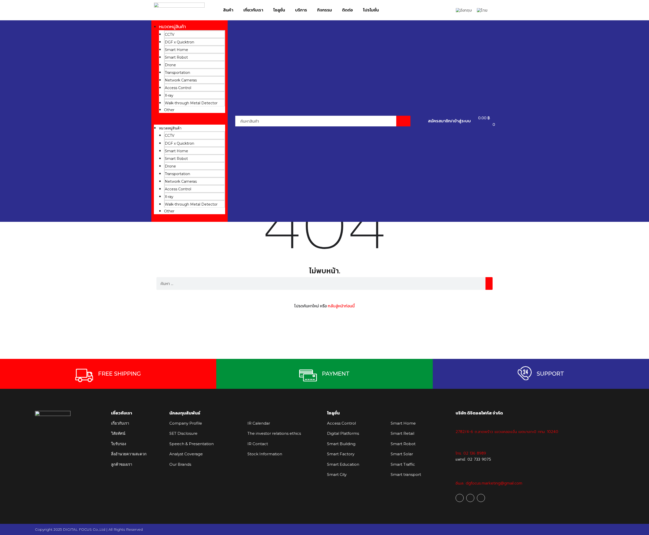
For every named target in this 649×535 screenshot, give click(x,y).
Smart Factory (340, 454)
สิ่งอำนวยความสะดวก (129, 454)
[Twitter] (481, 498)
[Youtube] (470, 498)
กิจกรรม (324, 10)
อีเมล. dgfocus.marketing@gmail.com (489, 483)
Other (169, 110)
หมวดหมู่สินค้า (172, 26)
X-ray (169, 95)
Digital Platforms (343, 433)
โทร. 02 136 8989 (471, 453)
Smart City (337, 474)
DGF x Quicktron (179, 42)
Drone (170, 65)
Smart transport (406, 474)
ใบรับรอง (118, 443)
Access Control (178, 88)
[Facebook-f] (460, 498)
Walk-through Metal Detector (191, 103)
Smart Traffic (403, 464)
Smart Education (343, 464)
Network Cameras (181, 80)
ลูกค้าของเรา (121, 464)
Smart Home (176, 49)
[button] (189, 121)
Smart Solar (402, 454)
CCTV (169, 34)
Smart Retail (402, 433)
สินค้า (228, 10)
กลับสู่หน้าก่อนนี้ (341, 306)
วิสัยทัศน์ (118, 433)
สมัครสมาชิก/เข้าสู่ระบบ (449, 121)
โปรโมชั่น (371, 10)
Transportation (177, 72)
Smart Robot (176, 57)
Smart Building (341, 443)
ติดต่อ (347, 10)
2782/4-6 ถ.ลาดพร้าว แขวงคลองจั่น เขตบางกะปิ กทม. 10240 (507, 431)
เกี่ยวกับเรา (253, 10)
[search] (489, 283)
